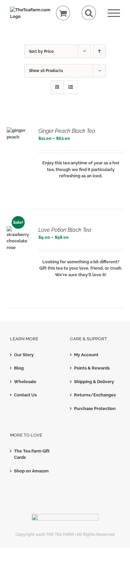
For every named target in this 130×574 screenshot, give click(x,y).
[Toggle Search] (89, 13)
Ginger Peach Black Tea (66, 131)
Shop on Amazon (31, 470)
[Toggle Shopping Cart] (63, 13)
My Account (86, 354)
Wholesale (25, 381)
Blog (19, 368)
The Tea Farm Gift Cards (32, 454)
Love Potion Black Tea (64, 230)
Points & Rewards (92, 368)
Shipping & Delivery (94, 381)
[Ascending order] (99, 51)
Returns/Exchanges (95, 394)
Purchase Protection (95, 408)
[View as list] (70, 87)
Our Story (24, 354)
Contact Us (25, 394)
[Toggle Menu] (114, 13)
